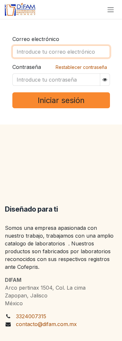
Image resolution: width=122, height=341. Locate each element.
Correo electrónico (35, 39)
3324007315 (31, 316)
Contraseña (26, 67)
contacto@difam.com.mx (46, 324)
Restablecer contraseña (81, 67)
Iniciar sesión (61, 100)
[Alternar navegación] (110, 9)
